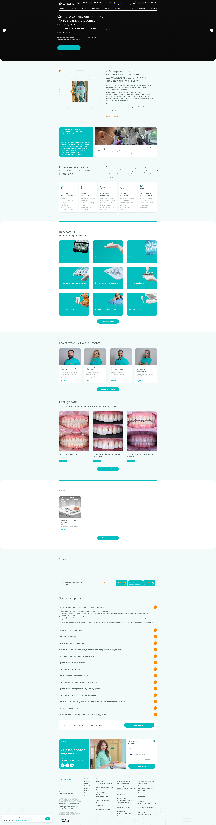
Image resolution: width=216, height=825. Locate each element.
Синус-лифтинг (142, 790)
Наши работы (95, 8)
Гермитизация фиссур (123, 783)
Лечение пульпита (122, 792)
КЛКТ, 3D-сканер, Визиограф (104, 783)
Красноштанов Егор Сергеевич (68, 369)
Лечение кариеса (100, 792)
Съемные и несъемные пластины (147, 803)
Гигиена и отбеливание (138, 283)
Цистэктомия (142, 792)
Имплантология (135, 309)
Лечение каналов (100, 790)
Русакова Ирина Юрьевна (92, 369)
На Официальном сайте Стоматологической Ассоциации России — (68, 807)
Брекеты (140, 799)
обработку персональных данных (140, 759)
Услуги (74, 8)
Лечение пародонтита (102, 796)
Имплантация (121, 811)
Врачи (84, 8)
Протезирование (101, 257)
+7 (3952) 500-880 (150, 2)
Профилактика (121, 794)
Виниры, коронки (122, 805)
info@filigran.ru (67, 753)
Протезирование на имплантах (125, 800)
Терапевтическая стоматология (74, 283)
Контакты (154, 8)
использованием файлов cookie (21, 820)
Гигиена (98, 803)
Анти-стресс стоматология (145, 807)
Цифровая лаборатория (123, 807)
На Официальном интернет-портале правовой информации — (69, 804)
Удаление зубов (142, 783)
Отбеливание (99, 805)
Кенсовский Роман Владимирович (118, 369)
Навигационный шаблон (124, 813)
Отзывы (117, 8)
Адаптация (141, 809)
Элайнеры (141, 801)
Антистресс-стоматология (105, 309)
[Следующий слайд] (211, 30)
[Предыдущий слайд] (4, 30)
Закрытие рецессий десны (145, 788)
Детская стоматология (70, 309)
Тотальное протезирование (124, 802)
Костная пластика (143, 786)
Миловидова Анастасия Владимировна (142, 369)
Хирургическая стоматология (106, 283)
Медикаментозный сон (144, 814)
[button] (69, 47)
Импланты (120, 815)
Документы (129, 8)
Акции (107, 8)
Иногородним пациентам (103, 809)
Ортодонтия (134, 257)
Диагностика (67, 257)
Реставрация (99, 794)
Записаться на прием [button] (150, 4)
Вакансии (142, 8)
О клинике (62, 8)
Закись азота (141, 812)
